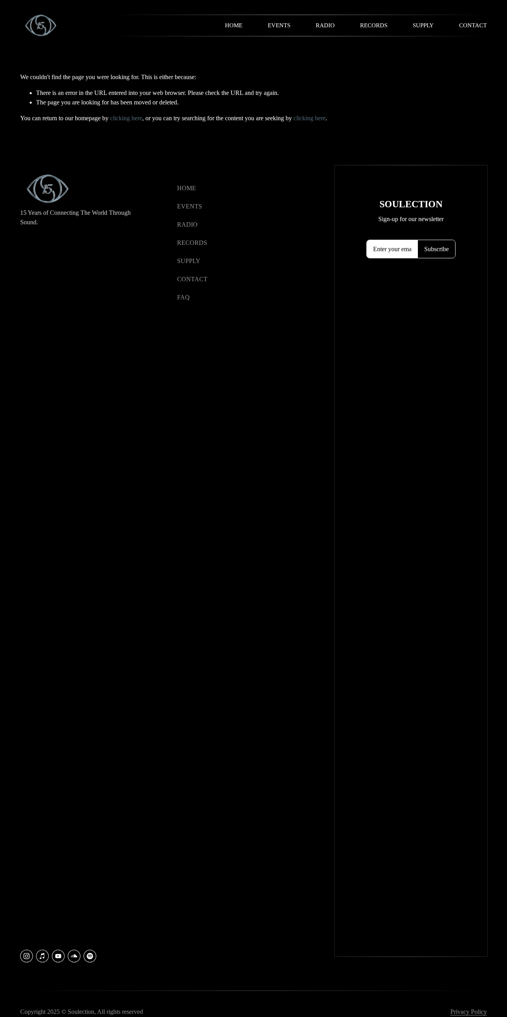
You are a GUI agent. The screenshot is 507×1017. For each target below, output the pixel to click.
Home (233, 25)
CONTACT (192, 279)
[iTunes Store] (42, 956)
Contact (473, 25)
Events (279, 25)
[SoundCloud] (74, 956)
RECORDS (192, 242)
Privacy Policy (468, 1011)
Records (373, 25)
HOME (186, 188)
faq (183, 297)
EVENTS (189, 206)
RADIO (187, 224)
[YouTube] (58, 956)
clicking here (126, 118)
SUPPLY (188, 261)
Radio (325, 25)
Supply (423, 25)
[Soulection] (90, 956)
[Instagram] (26, 956)
